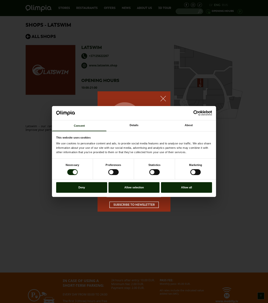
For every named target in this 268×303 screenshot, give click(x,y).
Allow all (186, 187)
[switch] (113, 172)
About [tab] (189, 125)
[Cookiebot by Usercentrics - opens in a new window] (196, 113)
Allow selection (134, 187)
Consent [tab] (79, 125)
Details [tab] (134, 125)
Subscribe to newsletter (134, 205)
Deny (81, 187)
